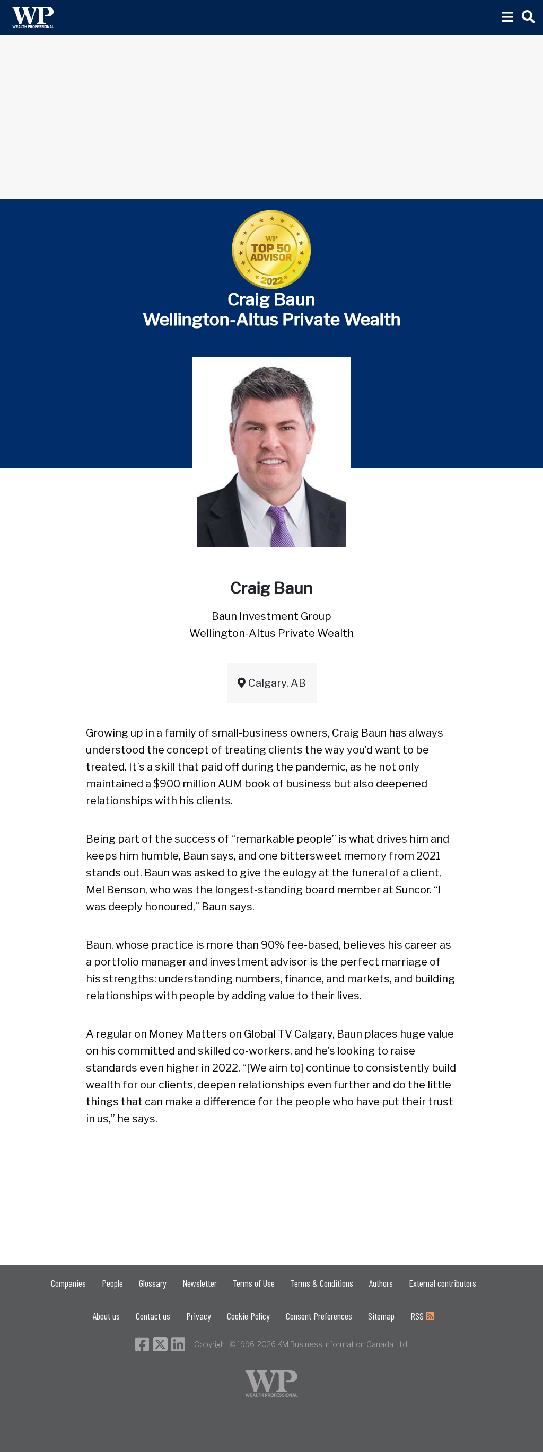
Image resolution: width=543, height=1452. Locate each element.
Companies (68, 1283)
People (112, 1283)
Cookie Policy (248, 1316)
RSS (418, 1316)
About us (106, 1316)
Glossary (153, 1283)
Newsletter (199, 1283)
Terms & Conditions (322, 1283)
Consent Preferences (319, 1316)
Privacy (198, 1316)
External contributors (442, 1283)
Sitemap (381, 1316)
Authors (381, 1283)
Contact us (153, 1316)
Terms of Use (254, 1283)
